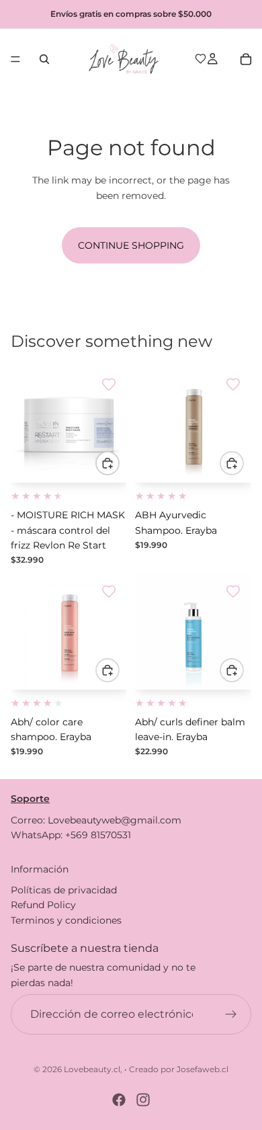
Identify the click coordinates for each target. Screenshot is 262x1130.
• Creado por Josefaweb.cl (176, 1069)
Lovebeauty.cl (92, 1069)
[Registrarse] (231, 1015)
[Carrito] (246, 59)
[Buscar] (44, 59)
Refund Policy (43, 905)
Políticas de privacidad (64, 890)
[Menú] (15, 59)
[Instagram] (143, 1100)
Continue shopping (131, 245)
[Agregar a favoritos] (108, 384)
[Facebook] (119, 1100)
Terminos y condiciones (66, 920)
